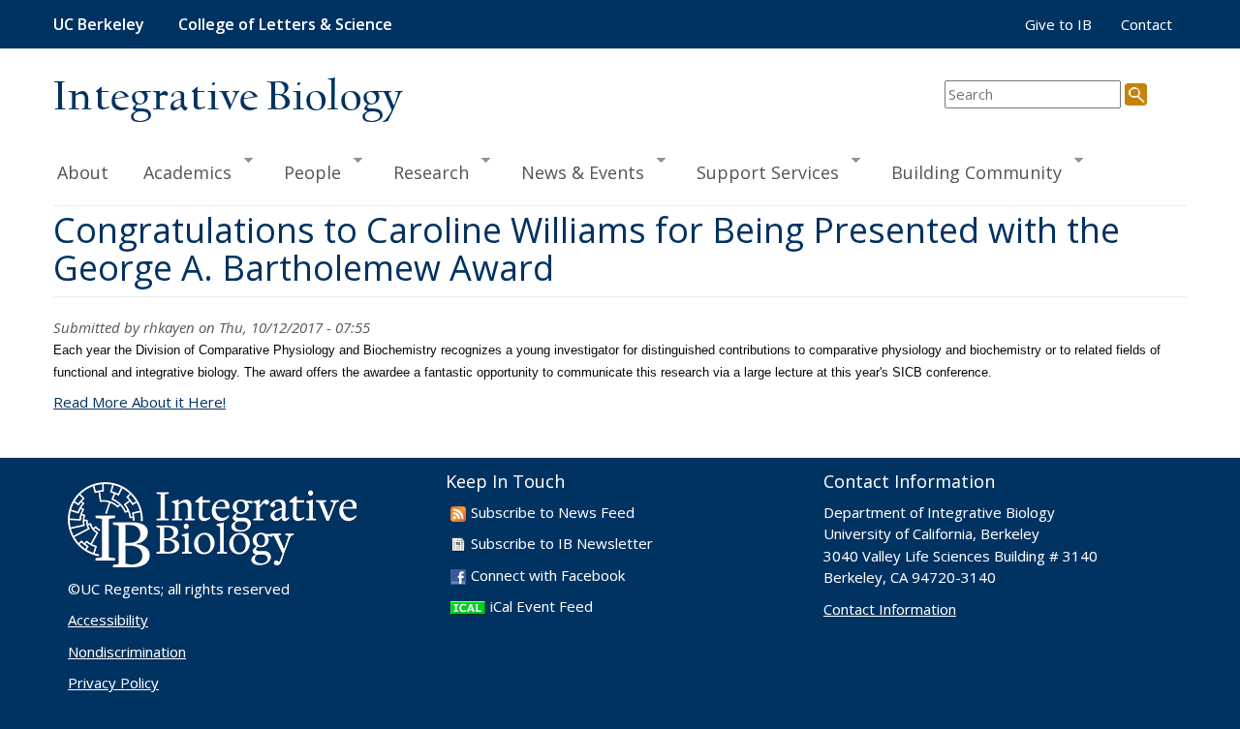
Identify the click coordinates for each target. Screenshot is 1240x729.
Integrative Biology (227, 98)
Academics (179, 171)
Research (422, 171)
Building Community (968, 171)
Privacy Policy (113, 682)
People (303, 171)
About (82, 172)
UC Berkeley (98, 24)
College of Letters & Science (285, 24)
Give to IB (1058, 24)
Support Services (759, 171)
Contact (1146, 24)
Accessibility (108, 619)
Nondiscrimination (127, 651)
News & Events (574, 171)
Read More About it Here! (139, 401)
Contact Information (889, 609)
